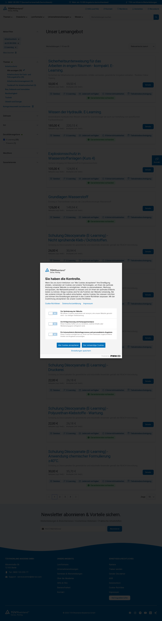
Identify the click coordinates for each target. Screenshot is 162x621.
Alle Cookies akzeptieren (68, 345)
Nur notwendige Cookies (93, 345)
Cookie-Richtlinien (52, 304)
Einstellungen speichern (81, 351)
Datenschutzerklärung (71, 304)
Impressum (88, 304)
